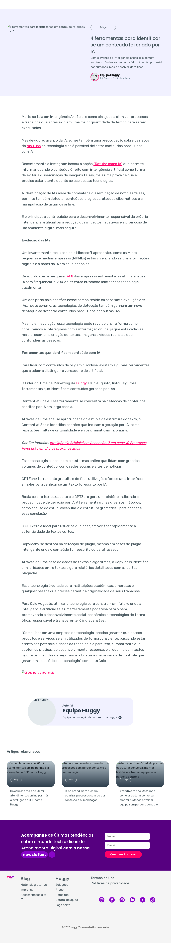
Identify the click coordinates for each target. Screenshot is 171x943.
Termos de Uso (102, 878)
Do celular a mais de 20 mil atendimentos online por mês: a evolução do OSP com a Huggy (29, 797)
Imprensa (27, 890)
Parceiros (61, 895)
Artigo (103, 27)
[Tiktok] (153, 902)
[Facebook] (112, 902)
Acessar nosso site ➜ (33, 896)
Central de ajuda (66, 900)
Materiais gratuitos (34, 885)
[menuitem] (35, 885)
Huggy (81, 383)
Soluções (61, 885)
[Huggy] (102, 902)
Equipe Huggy (110, 75)
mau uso (34, 146)
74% (69, 276)
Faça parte (62, 905)
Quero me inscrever (123, 854)
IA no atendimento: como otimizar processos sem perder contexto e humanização (85, 795)
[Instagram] (122, 902)
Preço (59, 890)
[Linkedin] (132, 902)
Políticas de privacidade (110, 883)
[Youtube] (142, 902)
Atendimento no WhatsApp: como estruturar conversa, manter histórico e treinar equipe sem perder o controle (139, 797)
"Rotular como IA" (108, 164)
